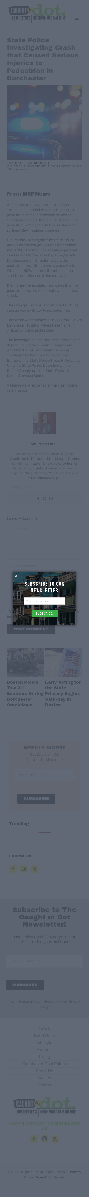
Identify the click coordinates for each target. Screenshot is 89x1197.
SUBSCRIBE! (44, 613)
